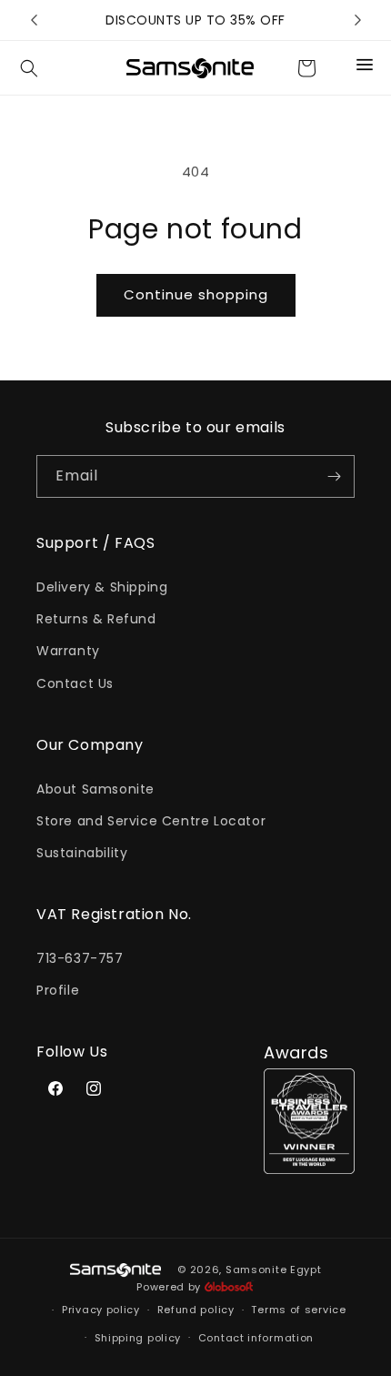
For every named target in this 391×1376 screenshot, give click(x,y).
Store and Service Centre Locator (151, 821)
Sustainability (81, 853)
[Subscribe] (334, 476)
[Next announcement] (357, 20)
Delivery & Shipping (101, 587)
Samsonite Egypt (274, 1269)
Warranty (68, 651)
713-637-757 (80, 958)
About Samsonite (95, 789)
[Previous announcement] (34, 20)
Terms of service (298, 1309)
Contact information (256, 1337)
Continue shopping (196, 294)
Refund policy (196, 1309)
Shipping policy (138, 1337)
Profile (57, 990)
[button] (29, 68)
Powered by (170, 1287)
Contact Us (75, 683)
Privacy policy (101, 1309)
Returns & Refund (96, 619)
